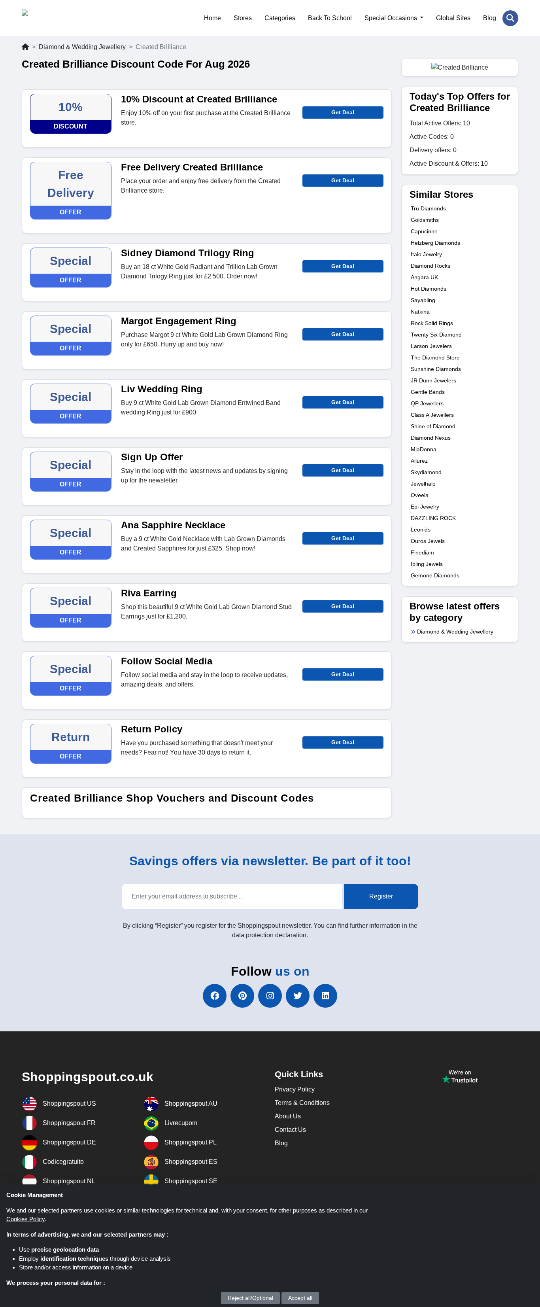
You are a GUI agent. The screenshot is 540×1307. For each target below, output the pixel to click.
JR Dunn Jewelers (433, 380)
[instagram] (270, 996)
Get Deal (342, 112)
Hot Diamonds (428, 289)
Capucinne (424, 231)
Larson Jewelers (431, 346)
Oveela (420, 495)
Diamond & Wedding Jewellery (82, 47)
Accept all (300, 1298)
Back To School (330, 18)
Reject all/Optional (250, 1298)
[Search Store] (510, 18)
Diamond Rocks (430, 266)
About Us (288, 1116)
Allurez (419, 461)
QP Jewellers (427, 403)
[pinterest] (242, 996)
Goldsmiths (425, 220)
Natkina (420, 311)
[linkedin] (325, 996)
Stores (243, 18)
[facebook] (215, 996)
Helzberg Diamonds (435, 243)
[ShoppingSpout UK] (60, 17)
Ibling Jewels (427, 564)
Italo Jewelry (426, 254)
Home (212, 18)
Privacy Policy (295, 1089)
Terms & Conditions (302, 1102)
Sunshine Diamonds (436, 369)
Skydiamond (426, 472)
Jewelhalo (423, 483)
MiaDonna (423, 449)
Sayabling (423, 300)
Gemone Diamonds (435, 575)
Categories (279, 18)
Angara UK (424, 277)
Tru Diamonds (428, 208)
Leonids (420, 529)
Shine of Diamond (433, 426)
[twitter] (298, 996)
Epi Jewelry (425, 506)
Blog (489, 18)
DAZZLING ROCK (433, 518)
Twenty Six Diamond (436, 334)
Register (381, 896)
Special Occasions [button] (391, 18)
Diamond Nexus (431, 438)
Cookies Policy (25, 1219)
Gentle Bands (428, 392)
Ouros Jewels (428, 541)
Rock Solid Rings (432, 323)
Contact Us (290, 1129)
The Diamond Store (435, 357)
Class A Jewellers (432, 415)
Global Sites (453, 18)
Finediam (422, 552)
